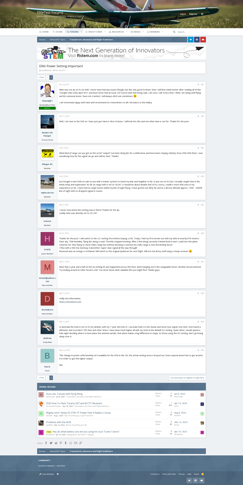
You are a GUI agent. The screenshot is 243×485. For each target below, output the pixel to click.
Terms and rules (169, 474)
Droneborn (47, 309)
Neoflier (49, 415)
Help (189, 474)
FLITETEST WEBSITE (46, 466)
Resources (118, 31)
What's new (95, 31)
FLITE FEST (61, 466)
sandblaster (46, 70)
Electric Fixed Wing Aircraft (76, 425)
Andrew (47, 338)
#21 (202, 84)
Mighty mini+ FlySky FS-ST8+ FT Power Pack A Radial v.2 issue (78, 412)
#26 (202, 233)
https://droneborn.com (70, 301)
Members (155, 31)
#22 (202, 116)
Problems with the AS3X (58, 422)
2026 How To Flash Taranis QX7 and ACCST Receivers (74, 403)
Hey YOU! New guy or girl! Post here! (78, 415)
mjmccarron (47, 192)
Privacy (182, 474)
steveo (47, 221)
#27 (202, 261)
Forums (74, 31)
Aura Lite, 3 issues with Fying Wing (64, 393)
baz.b (47, 366)
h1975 (47, 249)
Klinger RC (47, 164)
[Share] (198, 84)
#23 (202, 148)
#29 (202, 321)
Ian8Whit (49, 425)
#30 (202, 350)
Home (45, 31)
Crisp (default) (47, 474)
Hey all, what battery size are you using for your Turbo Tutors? (86, 431)
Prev (42, 77)
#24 (202, 176)
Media (137, 31)
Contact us (154, 474)
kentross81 (50, 397)
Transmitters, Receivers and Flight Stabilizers (83, 397)
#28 (202, 293)
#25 (202, 205)
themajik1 (47, 100)
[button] (81, 31)
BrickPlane (50, 434)
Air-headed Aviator (53, 406)
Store (59, 31)
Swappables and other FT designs (80, 434)
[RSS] (202, 474)
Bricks (176, 425)
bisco (176, 406)
